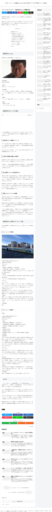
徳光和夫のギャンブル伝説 (16, 33)
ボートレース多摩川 (16, 44)
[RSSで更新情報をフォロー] (26, 423)
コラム (4, 409)
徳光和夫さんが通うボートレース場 (17, 41)
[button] (50, 108)
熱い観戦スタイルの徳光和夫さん (18, 38)
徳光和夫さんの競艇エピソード (18, 34)
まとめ (12, 46)
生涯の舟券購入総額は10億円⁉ (17, 36)
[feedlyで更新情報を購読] (9, 423)
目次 (16, 28)
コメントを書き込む (17, 501)
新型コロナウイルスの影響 (17, 39)
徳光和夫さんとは (14, 31)
